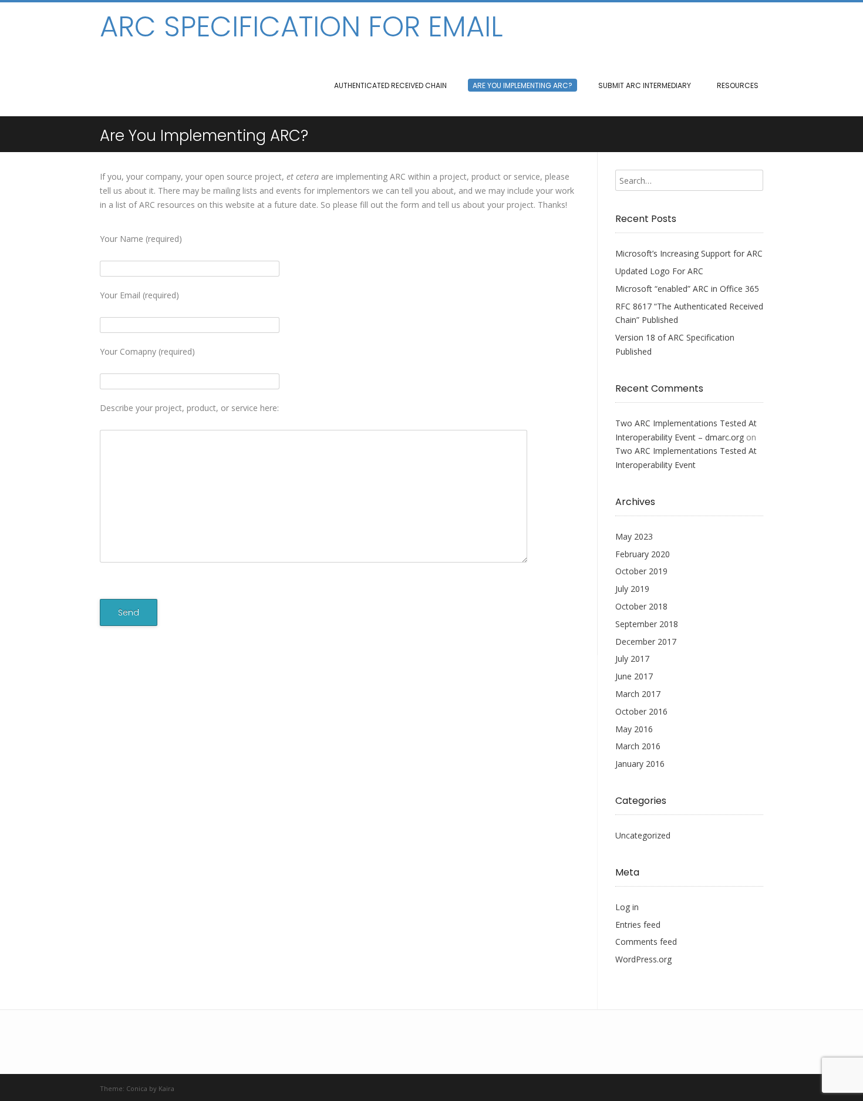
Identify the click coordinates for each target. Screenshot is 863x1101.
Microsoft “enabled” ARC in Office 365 (687, 288)
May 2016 (634, 729)
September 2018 (646, 623)
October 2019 (641, 571)
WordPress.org (643, 959)
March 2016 (637, 746)
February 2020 (642, 554)
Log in (627, 907)
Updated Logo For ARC (659, 271)
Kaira (166, 1088)
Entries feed (637, 924)
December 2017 (645, 641)
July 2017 (632, 658)
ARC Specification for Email (301, 27)
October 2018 (641, 606)
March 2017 (637, 693)
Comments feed (646, 941)
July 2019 (632, 588)
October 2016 (641, 711)
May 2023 (634, 536)
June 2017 (634, 676)
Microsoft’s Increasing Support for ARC (689, 253)
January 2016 (640, 763)
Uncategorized (642, 835)
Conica (136, 1088)
